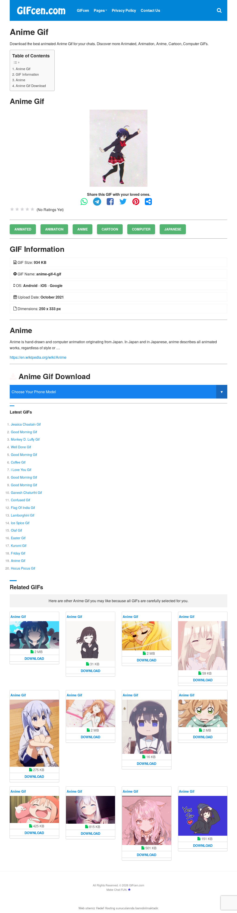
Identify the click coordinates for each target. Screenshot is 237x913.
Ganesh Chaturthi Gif (26, 492)
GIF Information (27, 74)
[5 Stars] (32, 209)
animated (22, 229)
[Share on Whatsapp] (86, 203)
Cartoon (110, 229)
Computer (141, 229)
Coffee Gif (18, 462)
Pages (99, 10)
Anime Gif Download (31, 85)
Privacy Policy (124, 10)
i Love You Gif (21, 469)
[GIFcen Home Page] (41, 9)
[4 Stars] (27, 209)
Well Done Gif (21, 447)
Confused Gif (20, 500)
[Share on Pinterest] (138, 203)
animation (54, 229)
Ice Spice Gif (20, 522)
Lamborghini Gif (22, 515)
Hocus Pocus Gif (23, 568)
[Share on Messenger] (150, 203)
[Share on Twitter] (125, 203)
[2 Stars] (17, 209)
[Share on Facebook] (112, 203)
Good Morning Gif (24, 432)
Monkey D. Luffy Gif (25, 439)
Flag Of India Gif (23, 507)
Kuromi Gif (18, 545)
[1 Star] (12, 209)
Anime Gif (23, 68)
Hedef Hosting (105, 908)
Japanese (172, 229)
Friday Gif (18, 553)
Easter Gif (18, 538)
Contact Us (150, 10)
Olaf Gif (16, 530)
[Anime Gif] (118, 147)
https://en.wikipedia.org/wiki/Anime (38, 357)
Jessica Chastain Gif (26, 424)
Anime (20, 79)
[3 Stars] (22, 209)
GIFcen (83, 10)
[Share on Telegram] (99, 203)
